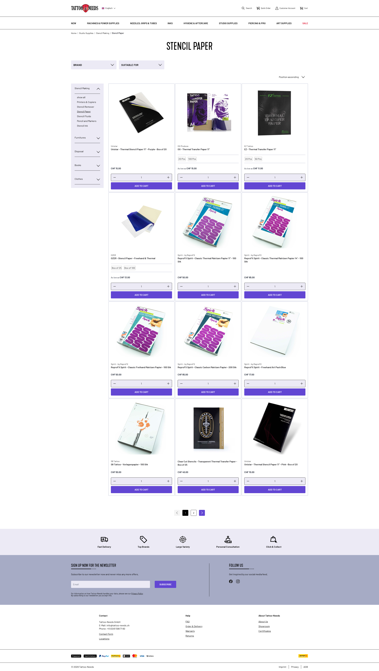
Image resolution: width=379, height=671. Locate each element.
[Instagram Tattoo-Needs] (238, 581)
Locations (104, 639)
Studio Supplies (228, 23)
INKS (170, 23)
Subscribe (165, 584)
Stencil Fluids (84, 116)
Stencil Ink (82, 126)
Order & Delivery (194, 626)
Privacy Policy (137, 593)
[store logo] (84, 8)
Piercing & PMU (257, 23)
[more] (168, 177)
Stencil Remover (85, 107)
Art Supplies (284, 23)
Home (73, 33)
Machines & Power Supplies (103, 23)
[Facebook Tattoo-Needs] (231, 581)
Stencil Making (102, 33)
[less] (114, 177)
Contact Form (106, 634)
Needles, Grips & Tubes (143, 23)
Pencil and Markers (86, 121)
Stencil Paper (84, 111)
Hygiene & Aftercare (196, 23)
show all (81, 97)
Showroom (264, 626)
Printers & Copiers (86, 102)
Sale (305, 23)
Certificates (264, 631)
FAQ (188, 621)
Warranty (190, 631)
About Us (263, 621)
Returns (190, 636)
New (73, 23)
